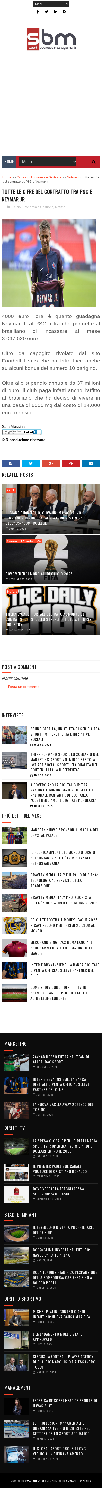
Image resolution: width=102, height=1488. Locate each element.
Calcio (16, 207)
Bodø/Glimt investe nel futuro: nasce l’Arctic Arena (61, 1252)
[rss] (64, 12)
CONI (11, 490)
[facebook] (38, 12)
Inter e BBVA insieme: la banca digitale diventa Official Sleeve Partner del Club (64, 970)
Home (9, 162)
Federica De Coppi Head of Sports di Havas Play (65, 1403)
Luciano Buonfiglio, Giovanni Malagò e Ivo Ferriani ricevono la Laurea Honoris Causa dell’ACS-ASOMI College (44, 518)
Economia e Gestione (38, 207)
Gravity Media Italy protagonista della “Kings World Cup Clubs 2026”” (64, 899)
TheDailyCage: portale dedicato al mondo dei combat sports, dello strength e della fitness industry (49, 619)
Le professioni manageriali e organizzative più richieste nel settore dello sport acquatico (61, 1428)
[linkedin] (55, 12)
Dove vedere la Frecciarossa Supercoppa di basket (58, 1191)
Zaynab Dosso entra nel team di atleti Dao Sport (61, 1059)
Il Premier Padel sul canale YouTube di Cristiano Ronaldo (60, 1168)
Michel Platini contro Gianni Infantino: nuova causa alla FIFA (61, 1314)
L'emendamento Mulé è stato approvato (58, 1336)
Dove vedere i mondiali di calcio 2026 (39, 573)
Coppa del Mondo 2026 (24, 541)
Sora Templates (34, 1480)
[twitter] (46, 12)
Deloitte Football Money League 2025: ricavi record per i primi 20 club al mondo (64, 925)
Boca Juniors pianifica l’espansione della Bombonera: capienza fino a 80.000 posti (65, 1277)
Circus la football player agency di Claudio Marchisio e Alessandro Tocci (64, 1362)
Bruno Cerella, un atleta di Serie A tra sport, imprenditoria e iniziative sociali (65, 734)
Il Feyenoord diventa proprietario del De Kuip (64, 1229)
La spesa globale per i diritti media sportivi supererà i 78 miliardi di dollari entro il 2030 (65, 1146)
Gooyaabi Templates (78, 1480)
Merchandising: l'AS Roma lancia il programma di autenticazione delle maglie (62, 947)
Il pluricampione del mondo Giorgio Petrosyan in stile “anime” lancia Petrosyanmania (62, 857)
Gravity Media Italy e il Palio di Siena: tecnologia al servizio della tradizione (64, 880)
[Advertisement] (51, 100)
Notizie (60, 207)
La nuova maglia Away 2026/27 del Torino (63, 1107)
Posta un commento (23, 686)
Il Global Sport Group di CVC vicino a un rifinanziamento (59, 1451)
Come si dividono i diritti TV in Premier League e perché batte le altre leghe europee (59, 992)
